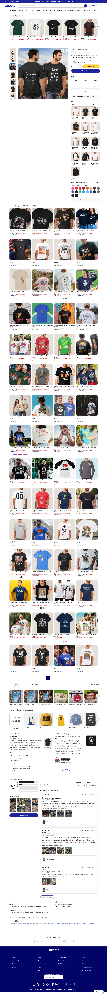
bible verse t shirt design (36, 923)
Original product (51, 822)
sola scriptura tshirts (18, 925)
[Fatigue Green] (98, 188)
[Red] (76, 188)
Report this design (91, 747)
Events (13, 1)
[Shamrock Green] (80, 191)
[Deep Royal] (90, 191)
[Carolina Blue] (87, 191)
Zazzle (6, 1)
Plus (17, 1)
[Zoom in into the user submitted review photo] (12, 801)
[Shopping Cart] (100, 5)
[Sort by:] (98, 104)
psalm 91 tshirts (76, 923)
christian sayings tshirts (66, 923)
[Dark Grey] (98, 191)
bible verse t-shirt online (48, 923)
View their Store (64, 766)
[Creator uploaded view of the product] (43, 73)
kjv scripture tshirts (14, 923)
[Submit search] (85, 5)
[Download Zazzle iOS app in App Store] (59, 984)
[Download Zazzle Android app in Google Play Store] (70, 984)
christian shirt (84, 923)
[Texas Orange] (87, 188)
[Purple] (72, 191)
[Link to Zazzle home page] (10, 6)
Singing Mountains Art (90, 57)
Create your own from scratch (47, 748)
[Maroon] (83, 188)
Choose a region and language (51, 974)
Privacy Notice (63, 989)
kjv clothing (57, 923)
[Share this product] (62, 50)
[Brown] (94, 188)
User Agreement (56, 989)
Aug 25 (75, 61)
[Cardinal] (80, 188)
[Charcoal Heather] (72, 195)
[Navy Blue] (94, 191)
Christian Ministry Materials (16, 687)
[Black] (76, 195)
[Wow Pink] (72, 188)
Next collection (95, 684)
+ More (56, 757)
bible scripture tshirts (24, 923)
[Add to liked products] (66, 50)
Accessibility (75, 989)
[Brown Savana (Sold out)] (90, 188)
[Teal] (83, 191)
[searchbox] (52, 6)
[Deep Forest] (76, 191)
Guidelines (69, 989)
